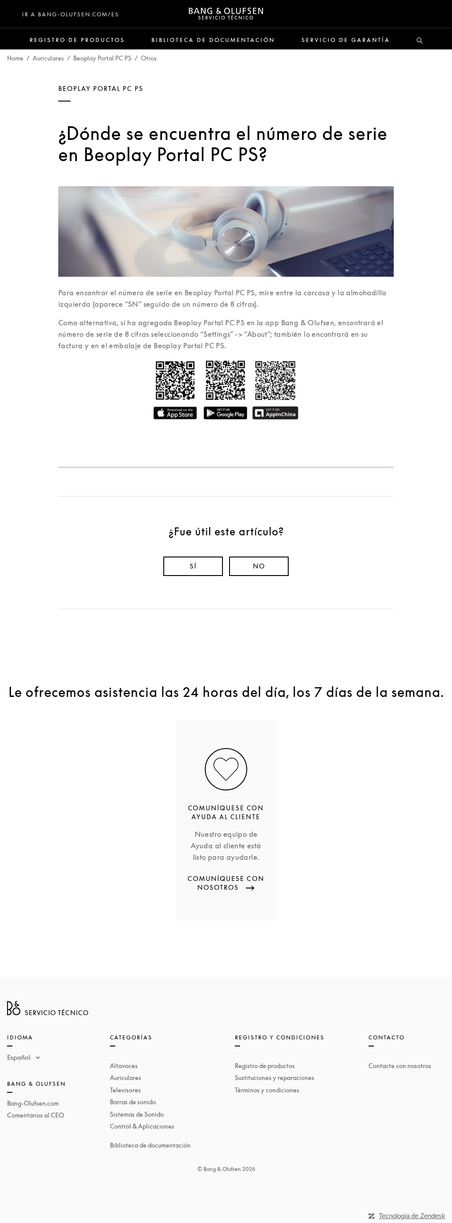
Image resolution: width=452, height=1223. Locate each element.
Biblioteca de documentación (213, 40)
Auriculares (48, 58)
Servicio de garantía (345, 40)
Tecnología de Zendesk (412, 1215)
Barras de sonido (133, 1102)
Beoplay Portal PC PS (102, 58)
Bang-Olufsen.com (33, 1103)
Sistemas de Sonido (137, 1114)
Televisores (125, 1090)
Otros (149, 58)
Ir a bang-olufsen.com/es (70, 14)
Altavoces (124, 1065)
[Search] (420, 41)
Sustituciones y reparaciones (274, 1077)
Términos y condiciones (267, 1090)
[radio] (193, 566)
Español (19, 1057)
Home (15, 58)
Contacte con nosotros (400, 1065)
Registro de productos (77, 40)
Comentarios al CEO (35, 1115)
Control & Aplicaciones (142, 1126)
